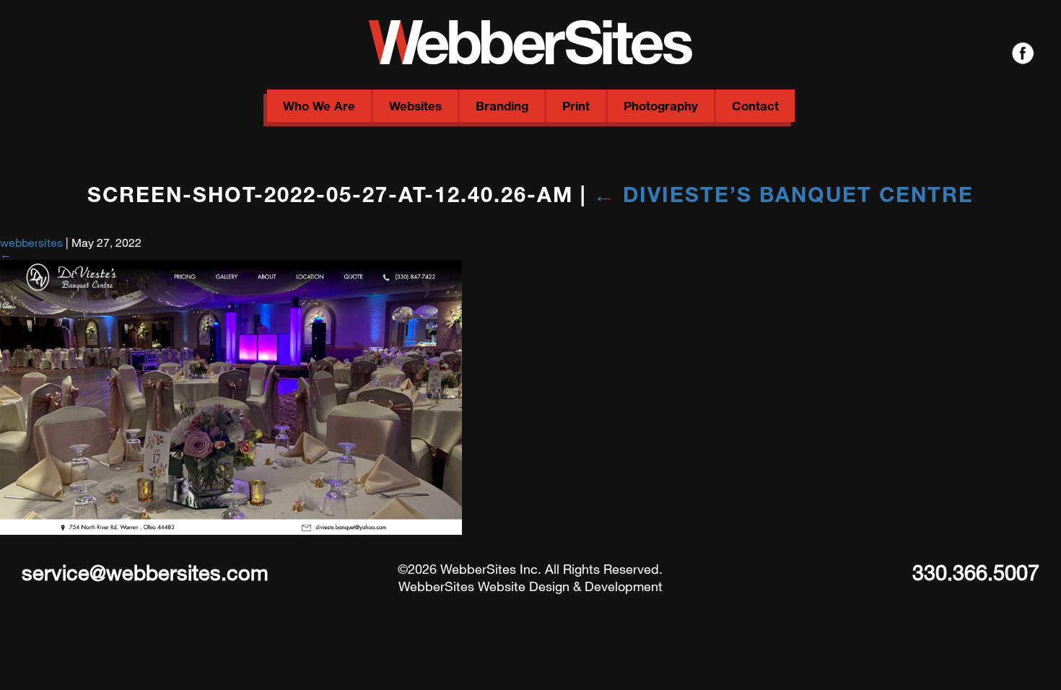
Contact (755, 105)
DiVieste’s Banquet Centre (783, 193)
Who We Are (319, 105)
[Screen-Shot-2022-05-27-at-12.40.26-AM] (231, 530)
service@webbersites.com (145, 572)
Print (576, 105)
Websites (415, 105)
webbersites (31, 242)
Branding (502, 105)
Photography (661, 105)
